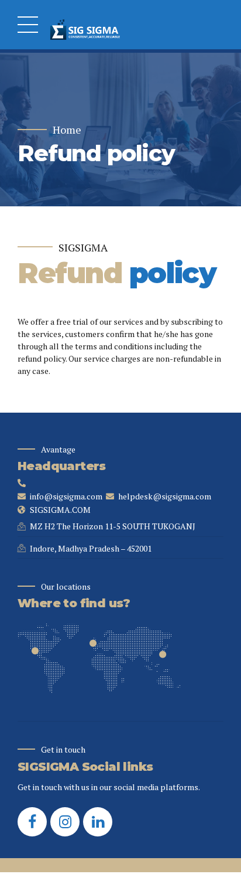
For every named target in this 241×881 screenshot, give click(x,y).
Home (67, 130)
